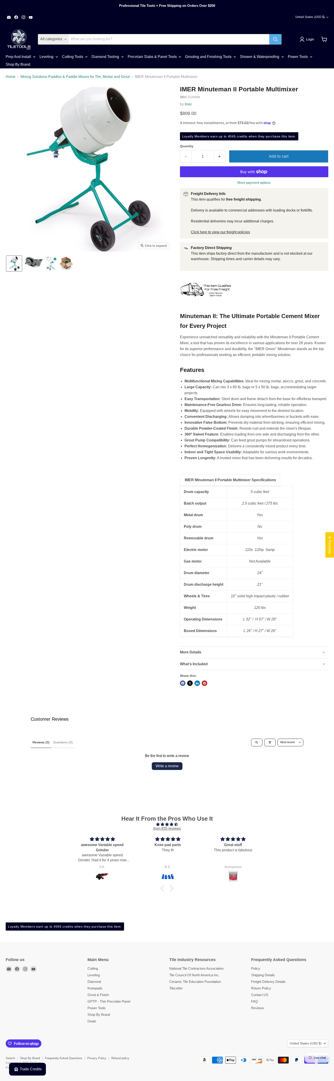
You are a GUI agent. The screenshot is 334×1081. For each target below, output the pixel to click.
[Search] (275, 39)
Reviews (257, 1008)
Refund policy (120, 1058)
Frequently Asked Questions (63, 1058)
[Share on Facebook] (182, 683)
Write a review (167, 766)
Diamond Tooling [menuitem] (105, 57)
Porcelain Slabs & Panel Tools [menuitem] (152, 57)
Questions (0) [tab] (63, 742)
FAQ (254, 1001)
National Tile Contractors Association (196, 968)
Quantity (186, 146)
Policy (255, 968)
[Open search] (256, 742)
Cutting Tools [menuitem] (72, 57)
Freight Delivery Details (268, 982)
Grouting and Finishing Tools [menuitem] (208, 57)
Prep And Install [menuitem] (18, 57)
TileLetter (176, 988)
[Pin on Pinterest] (204, 683)
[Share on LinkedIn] (197, 683)
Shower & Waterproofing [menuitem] (259, 57)
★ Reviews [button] (330, 545)
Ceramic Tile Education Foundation (195, 982)
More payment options (254, 182)
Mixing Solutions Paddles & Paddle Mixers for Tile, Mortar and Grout (75, 77)
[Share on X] (190, 683)
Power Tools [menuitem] (298, 57)
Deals (91, 1021)
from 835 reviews (167, 828)
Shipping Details (263, 975)
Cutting (92, 968)
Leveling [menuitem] (46, 57)
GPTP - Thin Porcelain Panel (108, 1001)
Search (10, 1058)
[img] (167, 824)
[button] (308, 39)
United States (310, 17)
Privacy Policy (96, 1058)
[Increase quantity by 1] (219, 156)
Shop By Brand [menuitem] (18, 64)
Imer (188, 104)
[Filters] (270, 742)
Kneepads (94, 988)
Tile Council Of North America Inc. (194, 975)
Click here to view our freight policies (220, 232)
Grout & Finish (98, 995)
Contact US (259, 995)
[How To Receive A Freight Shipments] (206, 299)
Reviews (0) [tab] (41, 742)
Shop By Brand (98, 1014)
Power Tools (96, 1008)
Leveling (93, 975)
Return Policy (261, 988)
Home (10, 77)
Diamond (94, 982)
